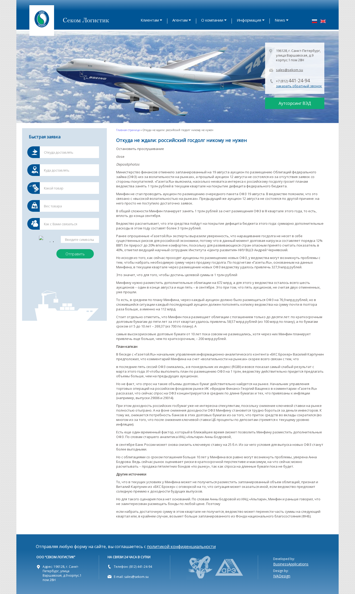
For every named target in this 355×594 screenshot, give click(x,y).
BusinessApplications (290, 564)
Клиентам (150, 20)
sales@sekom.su (289, 69)
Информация (249, 20)
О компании (212, 20)
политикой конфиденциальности (181, 546)
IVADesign (281, 575)
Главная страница (128, 130)
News (280, 20)
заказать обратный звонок (299, 86)
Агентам (180, 20)
